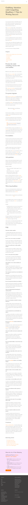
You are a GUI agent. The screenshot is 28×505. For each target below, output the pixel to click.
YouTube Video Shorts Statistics (11, 442)
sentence (15, 200)
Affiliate (2, 485)
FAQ (7, 61)
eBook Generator (16, 484)
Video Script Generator (17, 485)
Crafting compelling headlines (10, 424)
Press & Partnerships (3, 482)
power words (11, 321)
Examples (2, 484)
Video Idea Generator (17, 487)
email (19, 179)
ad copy (11, 468)
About (1, 480)
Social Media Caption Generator (18, 481)
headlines (11, 102)
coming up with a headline (10, 88)
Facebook (16, 191)
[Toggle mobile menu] (26, 1)
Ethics (1, 481)
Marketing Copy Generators (17, 479)
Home (1, 479)
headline (11, 40)
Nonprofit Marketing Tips (3, 501)
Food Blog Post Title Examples (11, 441)
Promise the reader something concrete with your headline (14, 54)
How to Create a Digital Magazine (11, 445)
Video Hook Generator (17, 483)
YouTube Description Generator (18, 480)
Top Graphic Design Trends (10, 440)
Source (14, 109)
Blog (1, 483)
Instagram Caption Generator (18, 482)
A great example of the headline (12, 123)
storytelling (11, 360)
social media (9, 27)
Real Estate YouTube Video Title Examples (13, 444)
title (12, 150)
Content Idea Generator (17, 486)
